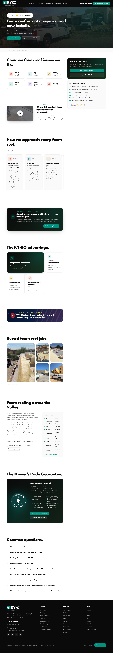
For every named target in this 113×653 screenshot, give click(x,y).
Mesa (56, 418)
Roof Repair (43, 610)
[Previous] (8, 150)
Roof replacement (28, 441)
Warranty (66, 621)
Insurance (66, 624)
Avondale (57, 429)
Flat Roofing (43, 627)
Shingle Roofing (44, 621)
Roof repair (17, 441)
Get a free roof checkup (101, 3)
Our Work (40, 3)
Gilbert (57, 421)
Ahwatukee (49, 433)
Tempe (57, 424)
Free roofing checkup (14, 449)
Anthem (48, 441)
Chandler (48, 424)
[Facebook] (8, 634)
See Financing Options (51, 226)
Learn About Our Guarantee (39, 513)
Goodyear (48, 445)
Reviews (65, 613)
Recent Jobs (66, 615)
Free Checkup (67, 629)
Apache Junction (48, 449)
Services (31, 3)
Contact (65, 632)
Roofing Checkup (45, 615)
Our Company (67, 610)
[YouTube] (20, 634)
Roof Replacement (45, 613)
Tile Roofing (43, 618)
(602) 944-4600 (86, 3)
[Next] (12, 150)
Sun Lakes (57, 450)
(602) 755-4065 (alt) (14, 624)
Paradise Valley (48, 437)
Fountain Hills (57, 433)
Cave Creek (56, 437)
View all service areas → (50, 454)
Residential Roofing (15, 50)
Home (8, 50)
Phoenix (48, 418)
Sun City (57, 441)
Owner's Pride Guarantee (15, 445)
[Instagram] (16, 634)
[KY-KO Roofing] (9, 3)
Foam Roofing (44, 624)
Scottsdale (49, 421)
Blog (64, 618)
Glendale (57, 426)
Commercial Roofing (45, 629)
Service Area (49, 3)
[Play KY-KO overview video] (20, 113)
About (65, 3)
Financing (58, 3)
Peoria (47, 426)
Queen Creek (56, 445)
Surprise (48, 429)
